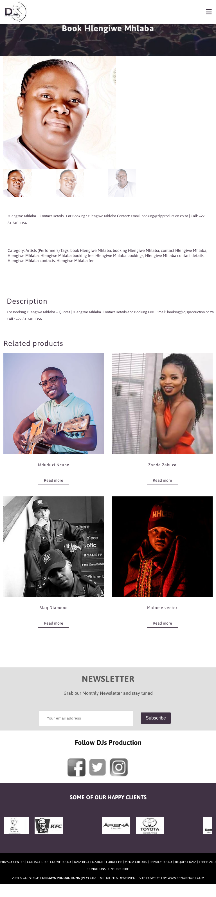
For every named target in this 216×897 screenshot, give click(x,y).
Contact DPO (37, 861)
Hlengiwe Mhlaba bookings (119, 255)
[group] (108, 228)
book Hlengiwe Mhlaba (90, 250)
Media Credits (136, 861)
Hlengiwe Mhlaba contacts (31, 260)
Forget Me (114, 861)
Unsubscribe (118, 869)
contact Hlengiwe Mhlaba (183, 250)
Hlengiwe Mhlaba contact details (174, 255)
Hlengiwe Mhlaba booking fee (67, 255)
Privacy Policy (161, 861)
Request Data (185, 861)
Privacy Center (12, 861)
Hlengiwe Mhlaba (23, 255)
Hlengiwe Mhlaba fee (75, 260)
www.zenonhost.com (186, 878)
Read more (53, 480)
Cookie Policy (60, 861)
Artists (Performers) (43, 250)
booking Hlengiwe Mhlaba (136, 250)
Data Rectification (89, 861)
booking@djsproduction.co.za (190, 312)
